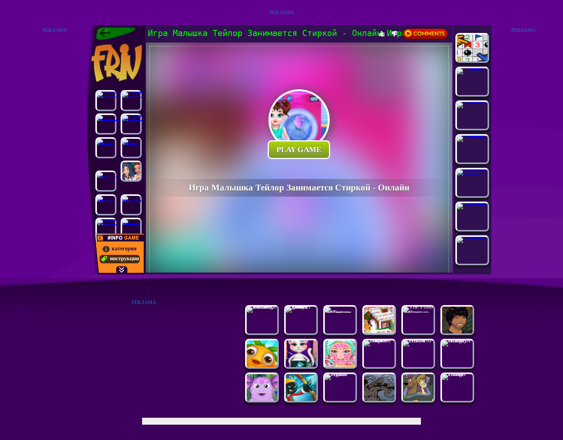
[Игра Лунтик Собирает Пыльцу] (262, 399)
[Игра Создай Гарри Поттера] (457, 331)
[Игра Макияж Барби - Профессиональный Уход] (340, 365)
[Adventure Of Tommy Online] (340, 312)
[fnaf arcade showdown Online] (131, 100)
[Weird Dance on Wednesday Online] (472, 175)
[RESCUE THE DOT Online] (472, 102)
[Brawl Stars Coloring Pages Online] (105, 228)
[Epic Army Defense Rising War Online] (472, 135)
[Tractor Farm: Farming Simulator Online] (262, 306)
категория (124, 248)
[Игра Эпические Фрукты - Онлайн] (262, 365)
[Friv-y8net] (115, 33)
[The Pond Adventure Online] (418, 312)
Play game (299, 149)
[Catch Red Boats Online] (105, 147)
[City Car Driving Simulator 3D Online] (131, 124)
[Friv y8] (116, 63)
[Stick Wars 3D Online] (131, 147)
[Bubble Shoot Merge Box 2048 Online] (131, 228)
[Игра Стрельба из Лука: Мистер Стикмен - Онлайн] (301, 399)
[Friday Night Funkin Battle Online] (472, 68)
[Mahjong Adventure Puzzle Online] (105, 124)
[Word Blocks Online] (105, 204)
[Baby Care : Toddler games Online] (301, 306)
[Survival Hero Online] (105, 181)
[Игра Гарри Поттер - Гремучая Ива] (379, 399)
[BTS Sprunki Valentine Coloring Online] (472, 203)
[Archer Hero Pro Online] (418, 340)
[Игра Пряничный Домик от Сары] (379, 331)
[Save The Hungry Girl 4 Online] (457, 340)
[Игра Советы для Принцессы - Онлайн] (131, 171)
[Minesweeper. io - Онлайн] (472, 59)
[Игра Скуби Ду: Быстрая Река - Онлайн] (418, 399)
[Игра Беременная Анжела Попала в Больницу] (301, 365)
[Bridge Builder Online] (457, 374)
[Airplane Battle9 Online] (379, 340)
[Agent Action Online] (340, 374)
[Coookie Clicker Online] (472, 236)
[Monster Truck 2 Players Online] (131, 204)
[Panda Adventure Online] (105, 100)
